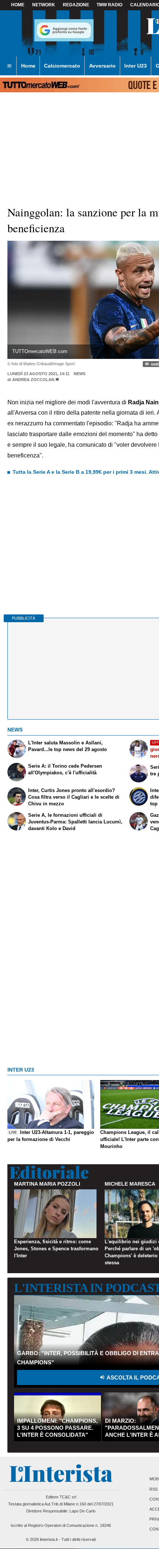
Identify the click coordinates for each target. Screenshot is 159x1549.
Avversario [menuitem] (102, 66)
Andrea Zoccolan (33, 379)
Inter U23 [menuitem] (135, 66)
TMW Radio (109, 5)
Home (17, 5)
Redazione (76, 5)
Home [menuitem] (28, 66)
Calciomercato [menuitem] (62, 66)
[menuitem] (9, 66)
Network (43, 5)
